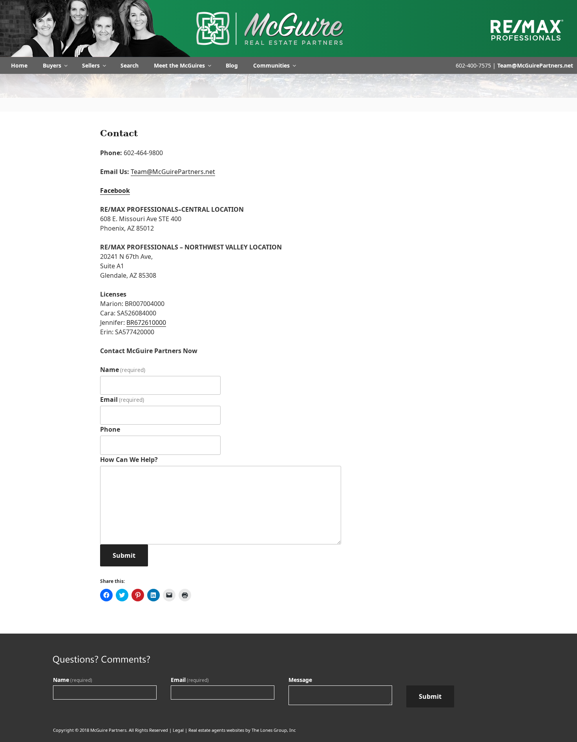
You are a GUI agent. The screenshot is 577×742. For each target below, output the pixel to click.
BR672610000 (146, 322)
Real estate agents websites (216, 730)
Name (122, 369)
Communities (271, 65)
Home (19, 65)
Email (122, 399)
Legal (178, 730)
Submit (124, 555)
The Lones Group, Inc (274, 730)
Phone (110, 429)
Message (300, 679)
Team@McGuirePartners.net (535, 65)
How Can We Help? (129, 459)
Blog (232, 65)
